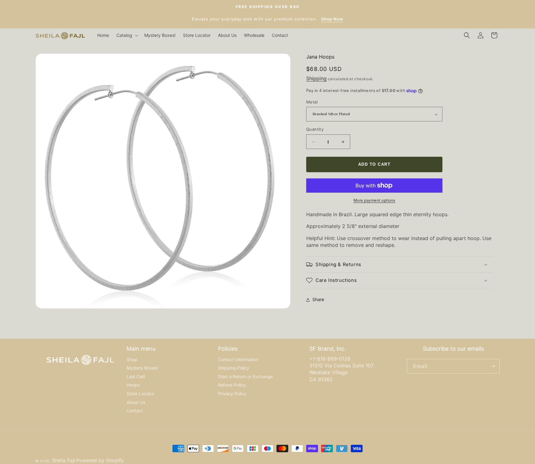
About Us (136, 402)
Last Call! (136, 376)
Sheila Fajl (63, 460)
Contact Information (238, 359)
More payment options (374, 200)
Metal (312, 101)
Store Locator (140, 393)
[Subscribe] (492, 366)
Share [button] (318, 299)
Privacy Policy (232, 393)
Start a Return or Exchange (245, 376)
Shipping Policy (233, 367)
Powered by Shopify (100, 460)
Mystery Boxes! (142, 367)
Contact (135, 410)
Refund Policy (232, 384)
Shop (132, 359)
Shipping (316, 79)
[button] (127, 35)
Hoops (133, 384)
